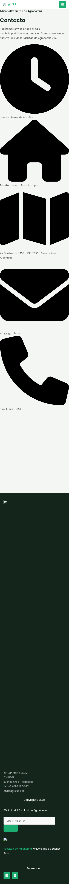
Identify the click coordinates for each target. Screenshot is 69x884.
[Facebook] (15, 875)
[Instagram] (7, 875)
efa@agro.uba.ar (14, 791)
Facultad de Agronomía (18, 848)
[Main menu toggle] (63, 4)
